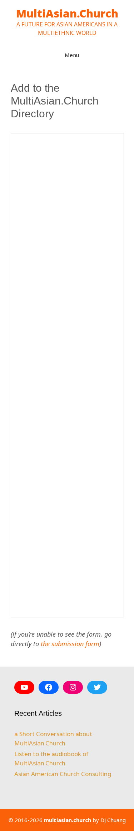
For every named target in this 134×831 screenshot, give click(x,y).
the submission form (70, 643)
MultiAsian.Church (67, 13)
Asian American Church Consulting (62, 774)
